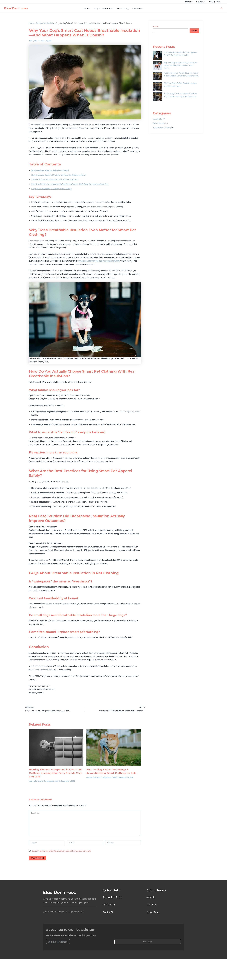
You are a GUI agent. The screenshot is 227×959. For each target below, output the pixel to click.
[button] (222, 8)
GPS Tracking (123, 8)
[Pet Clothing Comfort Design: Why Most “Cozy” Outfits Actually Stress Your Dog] (157, 96)
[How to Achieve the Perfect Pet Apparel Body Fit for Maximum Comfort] (157, 55)
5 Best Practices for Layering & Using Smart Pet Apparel (54, 179)
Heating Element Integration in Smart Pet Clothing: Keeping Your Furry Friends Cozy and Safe (55, 773)
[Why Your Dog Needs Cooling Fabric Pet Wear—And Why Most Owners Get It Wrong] (157, 65)
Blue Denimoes (16, 8)
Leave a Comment (36, 781)
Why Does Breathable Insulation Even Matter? (50, 170)
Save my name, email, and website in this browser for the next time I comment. (61, 851)
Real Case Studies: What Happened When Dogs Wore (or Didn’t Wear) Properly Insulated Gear (70, 184)
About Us (189, 2)
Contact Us (200, 2)
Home (87, 8)
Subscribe (147, 942)
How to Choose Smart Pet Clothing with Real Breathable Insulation (58, 175)
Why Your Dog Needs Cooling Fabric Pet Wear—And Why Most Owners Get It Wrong (180, 65)
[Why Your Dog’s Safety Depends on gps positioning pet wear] (157, 86)
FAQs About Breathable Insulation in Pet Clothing (51, 189)
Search (155, 26)
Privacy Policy (215, 2)
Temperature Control (103, 8)
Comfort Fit (137, 8)
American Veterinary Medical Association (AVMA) (99, 261)
